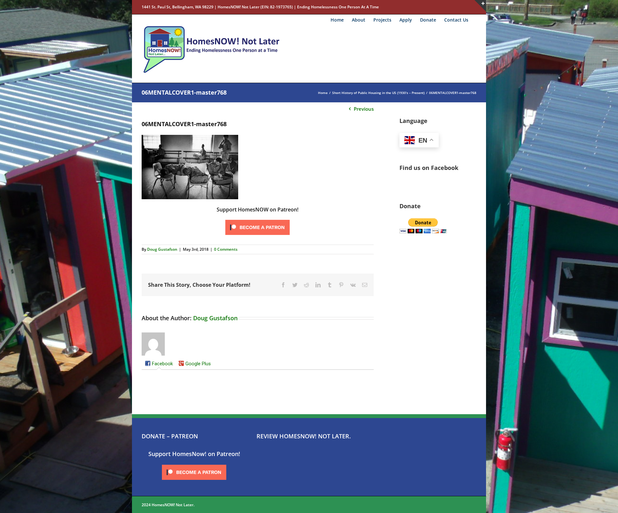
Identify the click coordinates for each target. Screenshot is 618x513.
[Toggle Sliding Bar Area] (480, 6)
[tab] (159, 364)
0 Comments (226, 249)
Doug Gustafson (162, 249)
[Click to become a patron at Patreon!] (257, 220)
